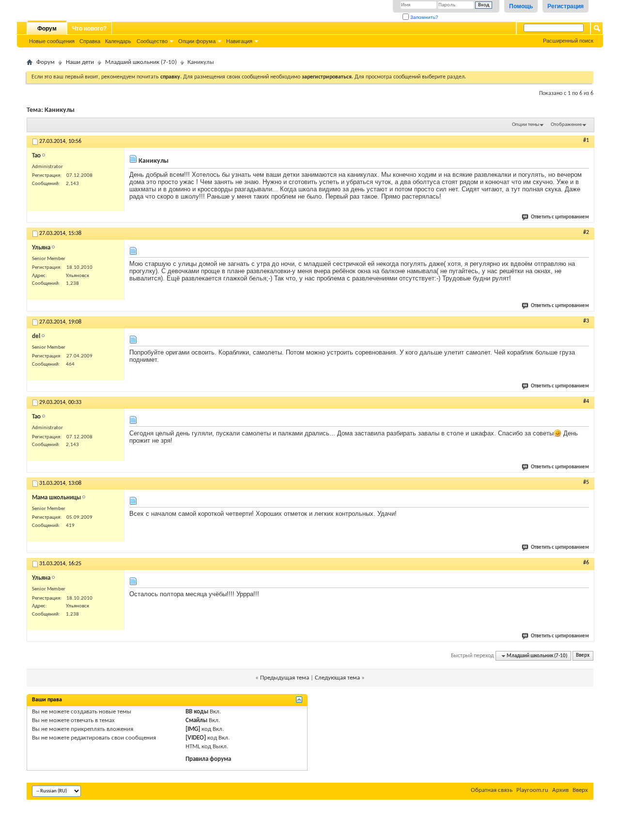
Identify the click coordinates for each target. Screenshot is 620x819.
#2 (586, 232)
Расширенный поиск (568, 41)
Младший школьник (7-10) (141, 62)
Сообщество (152, 41)
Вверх (582, 656)
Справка (89, 41)
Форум (47, 28)
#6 (586, 563)
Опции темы (525, 124)
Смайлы (196, 720)
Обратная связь (491, 790)
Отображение (566, 124)
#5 (586, 482)
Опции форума (197, 41)
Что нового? (89, 28)
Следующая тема (337, 678)
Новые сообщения (52, 41)
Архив (560, 790)
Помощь (521, 6)
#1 (586, 140)
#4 (586, 401)
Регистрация (565, 6)
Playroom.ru (532, 790)
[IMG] (193, 729)
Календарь (118, 41)
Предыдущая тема (284, 678)
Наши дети (80, 62)
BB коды (197, 712)
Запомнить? (423, 17)
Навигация (239, 41)
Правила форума (208, 759)
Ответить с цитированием (560, 217)
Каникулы (60, 110)
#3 (586, 321)
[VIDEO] (196, 738)
